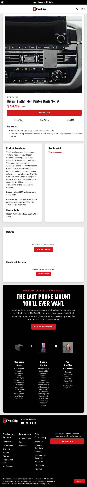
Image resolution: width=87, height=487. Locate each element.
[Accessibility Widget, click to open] (2, 2)
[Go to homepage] (39, 9)
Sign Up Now (67, 441)
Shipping (6, 449)
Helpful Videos (25, 438)
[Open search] (77, 9)
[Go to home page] (11, 421)
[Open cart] (81, 9)
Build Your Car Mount (43, 326)
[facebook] (31, 423)
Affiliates (22, 446)
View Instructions (55, 152)
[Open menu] (4, 9)
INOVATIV (39, 461)
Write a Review (46, 249)
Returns (6, 452)
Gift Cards (39, 465)
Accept (79, 481)
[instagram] (35, 423)
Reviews (38, 469)
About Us (39, 441)
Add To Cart (44, 113)
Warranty (6, 456)
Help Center (8, 445)
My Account (8, 466)
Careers (38, 451)
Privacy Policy (45, 484)
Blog (21, 442)
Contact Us (7, 441)
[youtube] (22, 423)
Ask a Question (44, 274)
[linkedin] (27, 423)
